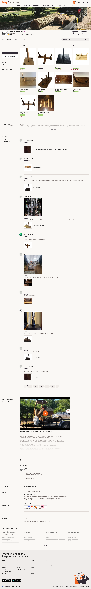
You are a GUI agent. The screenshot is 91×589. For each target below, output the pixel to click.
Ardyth (25, 140)
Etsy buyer (26, 292)
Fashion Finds (46, 5)
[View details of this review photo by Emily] (33, 207)
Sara (24, 234)
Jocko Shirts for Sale (6, 539)
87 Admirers (4, 64)
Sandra (25, 176)
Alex (24, 254)
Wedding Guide (62, 5)
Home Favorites (36, 5)
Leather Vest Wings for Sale (7, 534)
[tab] (10, 45)
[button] (75, 33)
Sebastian (26, 310)
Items (3, 39)
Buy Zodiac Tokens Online (51, 532)
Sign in (79, 2)
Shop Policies (24, 39)
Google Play (16, 580)
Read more (53, 129)
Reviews (9, 39)
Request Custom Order (10, 53)
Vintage (53, 5)
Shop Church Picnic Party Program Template (55, 539)
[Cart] (87, 2)
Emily (25, 196)
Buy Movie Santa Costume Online (9, 532)
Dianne (25, 348)
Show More (45, 545)
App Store (6, 580)
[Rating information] (8, 35)
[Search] (74, 2)
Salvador (25, 158)
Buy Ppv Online (27, 532)
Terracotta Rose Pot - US (29, 540)
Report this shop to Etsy (7, 69)
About (16, 39)
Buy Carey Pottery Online (73, 532)
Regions (87, 586)
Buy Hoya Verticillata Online (29, 539)
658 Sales (4, 62)
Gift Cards (70, 5)
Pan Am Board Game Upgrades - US (75, 540)
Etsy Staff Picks (27, 5)
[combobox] (40, 2)
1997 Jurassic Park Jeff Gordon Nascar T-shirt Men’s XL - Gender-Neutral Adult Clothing (11, 541)
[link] (25, 386)
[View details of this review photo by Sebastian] (33, 321)
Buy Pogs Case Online (73, 539)
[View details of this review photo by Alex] (33, 264)
